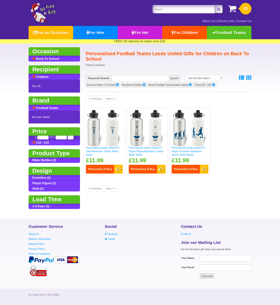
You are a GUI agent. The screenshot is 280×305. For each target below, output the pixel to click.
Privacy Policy (37, 248)
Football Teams (231, 32)
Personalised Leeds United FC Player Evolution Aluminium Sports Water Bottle (188, 151)
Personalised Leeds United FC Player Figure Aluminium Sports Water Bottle (146, 151)
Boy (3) (36, 86)
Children (42, 76)
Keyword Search (98, 78)
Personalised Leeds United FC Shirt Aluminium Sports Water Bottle (102, 151)
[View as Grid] (248, 78)
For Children (186, 32)
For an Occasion (53, 32)
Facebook (112, 234)
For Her (141, 32)
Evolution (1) (41, 177)
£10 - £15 (42, 142)
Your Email (187, 267)
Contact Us (243, 21)
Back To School (47, 58)
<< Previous (95, 98)
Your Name (187, 258)
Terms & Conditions (39, 253)
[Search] (219, 9)
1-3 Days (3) (40, 206)
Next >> (110, 98)
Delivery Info (225, 21)
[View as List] (241, 78)
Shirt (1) (38, 188)
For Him (96, 32)
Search (174, 78)
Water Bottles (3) (44, 160)
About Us (208, 21)
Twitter (111, 239)
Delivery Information (40, 239)
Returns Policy (37, 244)
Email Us (186, 234)
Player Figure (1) (44, 183)
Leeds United (42, 117)
